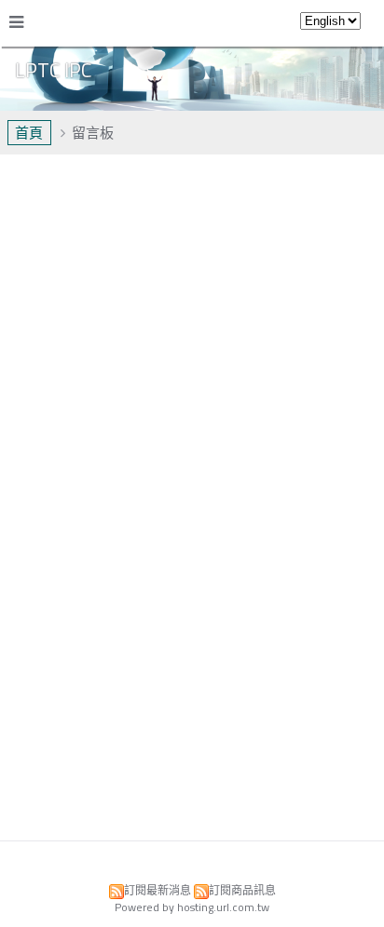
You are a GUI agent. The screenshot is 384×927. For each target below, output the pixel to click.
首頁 (29, 132)
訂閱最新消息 (157, 890)
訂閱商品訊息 (242, 890)
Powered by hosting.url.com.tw (192, 907)
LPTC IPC (53, 69)
